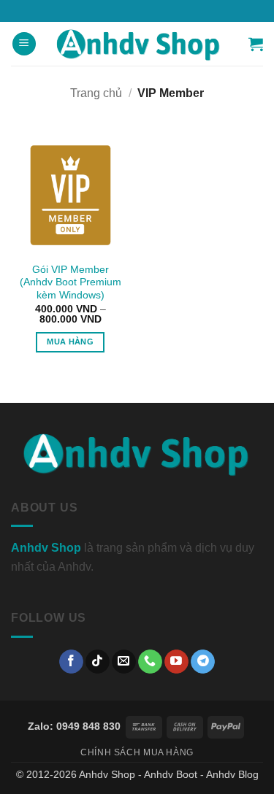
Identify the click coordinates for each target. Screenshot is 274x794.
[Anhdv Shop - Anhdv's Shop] (138, 43)
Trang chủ (96, 93)
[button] (24, 44)
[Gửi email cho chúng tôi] (124, 662)
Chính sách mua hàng (137, 752)
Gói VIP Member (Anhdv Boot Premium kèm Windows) (70, 282)
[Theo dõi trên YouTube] (176, 662)
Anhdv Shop (107, 774)
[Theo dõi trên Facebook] (71, 662)
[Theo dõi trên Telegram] (203, 662)
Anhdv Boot (170, 774)
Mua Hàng (70, 341)
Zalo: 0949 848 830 (74, 726)
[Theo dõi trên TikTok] (97, 662)
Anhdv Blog (232, 774)
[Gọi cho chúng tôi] (150, 662)
